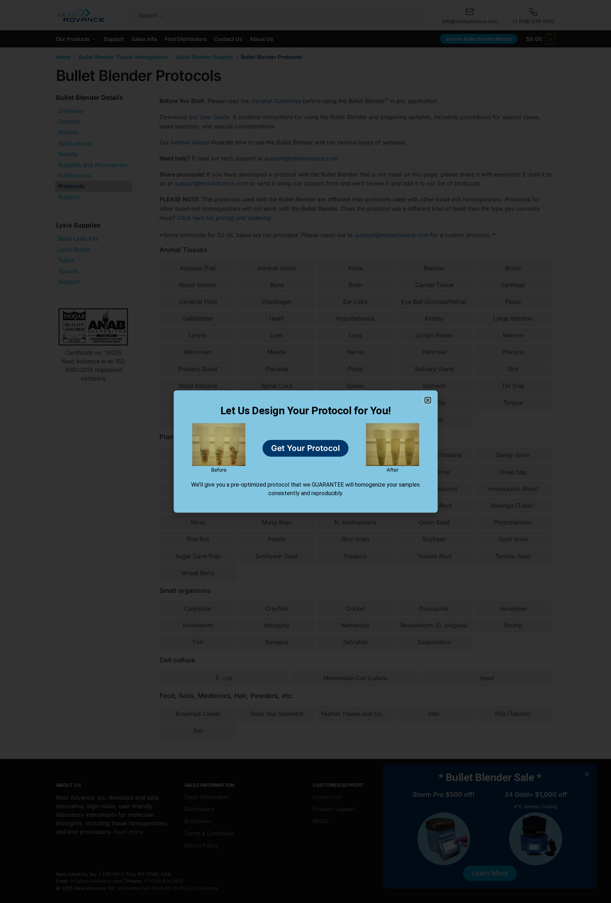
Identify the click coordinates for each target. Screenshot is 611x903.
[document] (305, 451)
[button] (428, 400)
